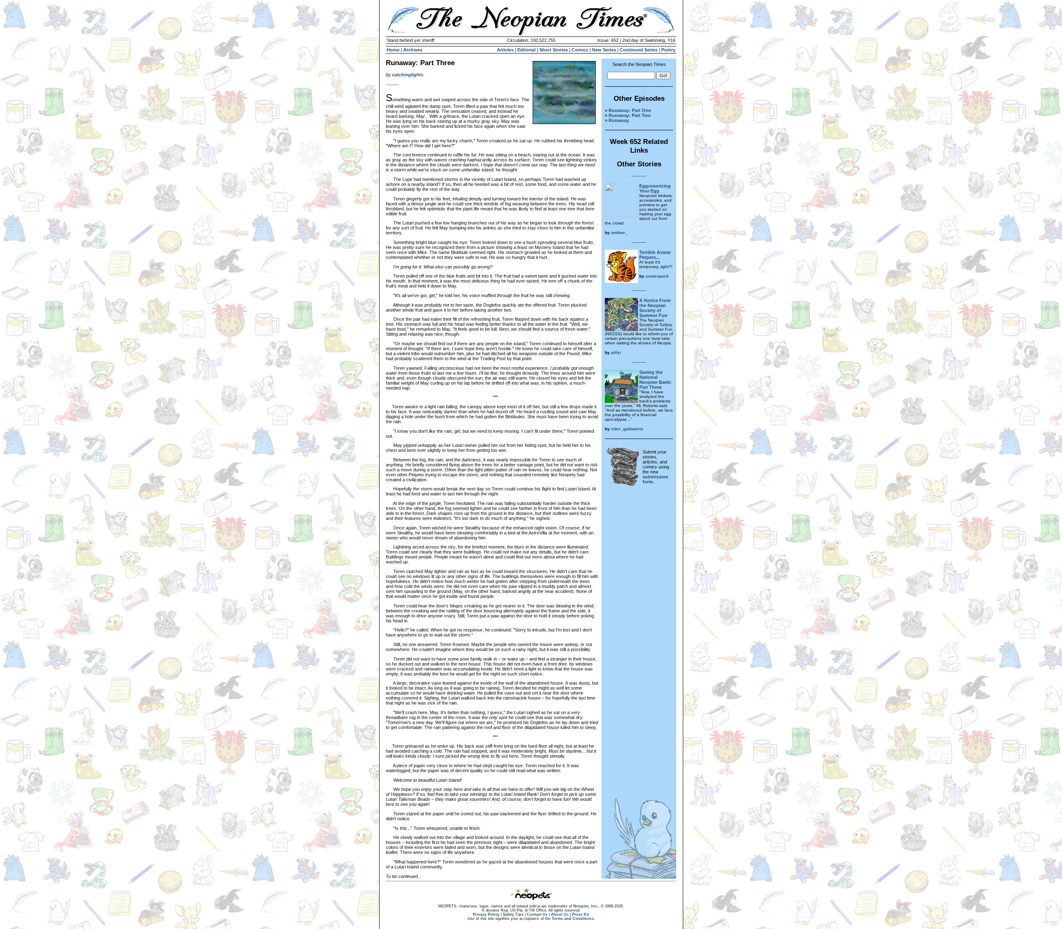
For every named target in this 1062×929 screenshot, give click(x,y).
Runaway (619, 120)
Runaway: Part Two (630, 115)
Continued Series (639, 49)
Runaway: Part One (630, 110)
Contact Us (537, 914)
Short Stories (553, 49)
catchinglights (408, 74)
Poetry (668, 49)
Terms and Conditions (573, 919)
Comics (580, 49)
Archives (412, 49)
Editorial (526, 49)
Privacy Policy (486, 914)
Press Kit (580, 914)
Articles (505, 49)
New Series (604, 49)
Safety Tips (513, 914)
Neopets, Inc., (586, 906)
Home (393, 49)
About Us (560, 914)
